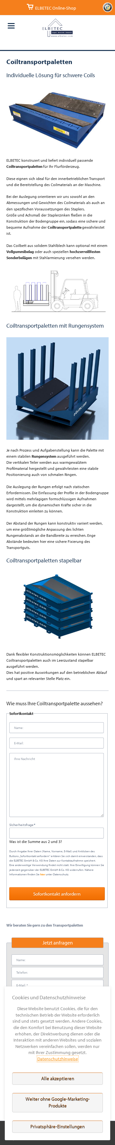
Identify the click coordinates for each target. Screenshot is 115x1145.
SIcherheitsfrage (22, 824)
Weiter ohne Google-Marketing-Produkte (58, 1102)
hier (42, 874)
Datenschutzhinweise (57, 1059)
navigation (11, 26)
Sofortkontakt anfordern (56, 894)
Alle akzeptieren (57, 1078)
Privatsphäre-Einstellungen (57, 1127)
